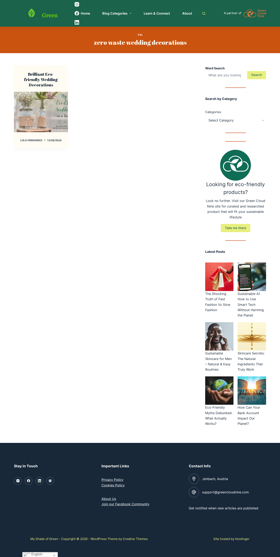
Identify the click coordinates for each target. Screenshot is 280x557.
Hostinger (242, 539)
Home (85, 13)
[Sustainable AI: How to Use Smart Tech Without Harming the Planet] (252, 276)
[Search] (203, 13)
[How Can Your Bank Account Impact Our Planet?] (252, 390)
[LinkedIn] (39, 481)
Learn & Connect (157, 13)
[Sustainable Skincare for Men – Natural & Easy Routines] (219, 336)
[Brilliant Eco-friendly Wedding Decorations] (41, 112)
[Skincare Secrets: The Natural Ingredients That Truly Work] (252, 336)
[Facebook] (29, 481)
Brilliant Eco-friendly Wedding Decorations (41, 79)
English (36, 554)
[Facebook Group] (50, 481)
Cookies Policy (113, 485)
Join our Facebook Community (125, 504)
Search (256, 75)
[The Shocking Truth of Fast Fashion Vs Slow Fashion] (219, 276)
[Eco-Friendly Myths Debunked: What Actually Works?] (219, 390)
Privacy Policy (112, 480)
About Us (108, 499)
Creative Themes (135, 539)
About (187, 13)
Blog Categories (114, 13)
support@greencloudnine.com (225, 492)
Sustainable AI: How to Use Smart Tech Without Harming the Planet (251, 304)
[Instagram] (18, 481)
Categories (213, 112)
